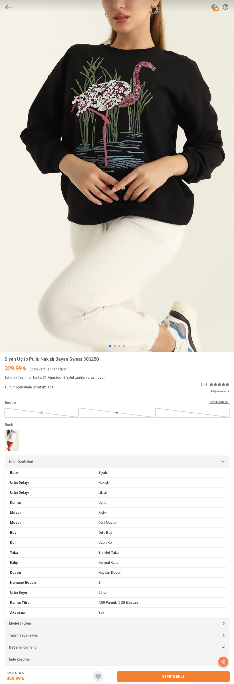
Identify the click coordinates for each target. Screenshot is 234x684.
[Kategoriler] (8, 7)
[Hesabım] (226, 7)
